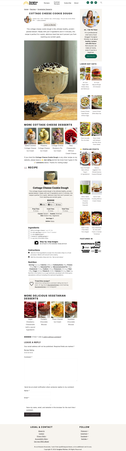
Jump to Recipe (50, 25)
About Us (41, 431)
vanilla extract (42, 236)
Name (26, 391)
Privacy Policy (41, 436)
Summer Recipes (57, 3)
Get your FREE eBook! (41, 441)
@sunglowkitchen (53, 285)
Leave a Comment (41, 20)
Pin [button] (51, 204)
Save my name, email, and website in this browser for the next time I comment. (51, 409)
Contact (41, 433)
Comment (28, 357)
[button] (48, 200)
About (76, 3)
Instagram (84, 433)
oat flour (38, 232)
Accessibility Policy (41, 439)
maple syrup (39, 234)
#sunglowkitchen (40, 287)
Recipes (47, 3)
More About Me (91, 56)
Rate (59, 204)
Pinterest (84, 431)
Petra (52, 221)
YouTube (84, 439)
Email (26, 398)
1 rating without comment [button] (52, 337)
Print (43, 204)
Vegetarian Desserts (45, 9)
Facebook (84, 436)
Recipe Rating (29, 350)
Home (26, 9)
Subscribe (67, 3)
